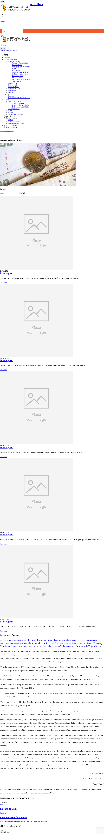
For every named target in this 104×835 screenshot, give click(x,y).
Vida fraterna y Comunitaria (21, 79)
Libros (10, 110)
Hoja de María (12, 85)
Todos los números (18, 103)
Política (91, 643)
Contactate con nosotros (9, 50)
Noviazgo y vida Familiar (20, 72)
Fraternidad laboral (18, 643)
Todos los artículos (14, 61)
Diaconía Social (17, 65)
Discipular (86, 640)
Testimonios (12, 90)
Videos (10, 92)
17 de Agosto (6, 621)
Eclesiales (11, 96)
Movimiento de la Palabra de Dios (19, 98)
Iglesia (14, 68)
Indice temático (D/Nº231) (20, 107)
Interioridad (16, 70)
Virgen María (16, 81)
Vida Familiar (55, 646)
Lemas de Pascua (13, 87)
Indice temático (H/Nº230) (20, 105)
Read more (3, 282)
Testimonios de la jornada (16, 123)
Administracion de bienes (9, 640)
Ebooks (10, 112)
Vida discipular (44, 646)
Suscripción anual (14, 109)
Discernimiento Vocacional (75, 640)
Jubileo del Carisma (53, 643)
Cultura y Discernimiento (20, 63)
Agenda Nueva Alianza (15, 114)
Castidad (21, 640)
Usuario (2, 21)
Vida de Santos (17, 77)
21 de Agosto (6, 273)
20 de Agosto (6, 360)
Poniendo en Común (14, 88)
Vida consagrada (17, 76)
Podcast (10, 120)
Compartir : (3, 802)
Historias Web (12, 83)
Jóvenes (66, 643)
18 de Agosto (6, 534)
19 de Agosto (6, 447)
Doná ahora (6, 131)
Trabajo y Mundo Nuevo (20, 74)
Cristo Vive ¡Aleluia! (15, 101)
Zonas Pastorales (13, 121)
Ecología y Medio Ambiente (21, 66)
